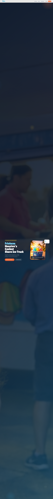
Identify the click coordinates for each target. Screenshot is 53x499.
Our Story (35, 1)
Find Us (46, 1)
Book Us (50, 1)
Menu (39, 1)
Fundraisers (42, 1)
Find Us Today (19, 259)
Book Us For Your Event (9, 259)
